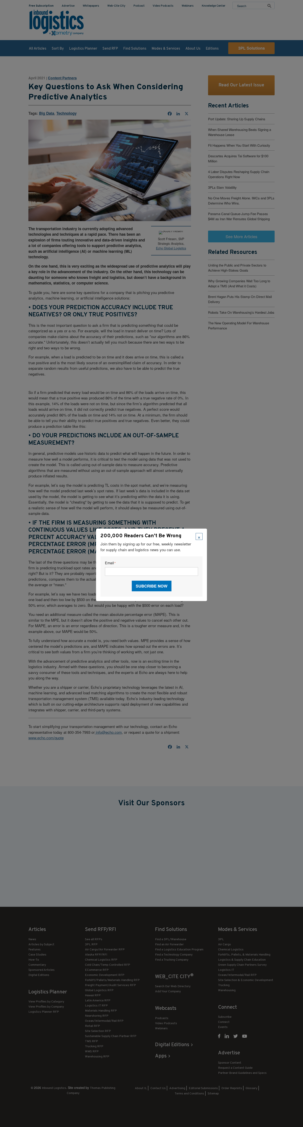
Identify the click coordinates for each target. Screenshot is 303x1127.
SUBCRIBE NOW (151, 586)
